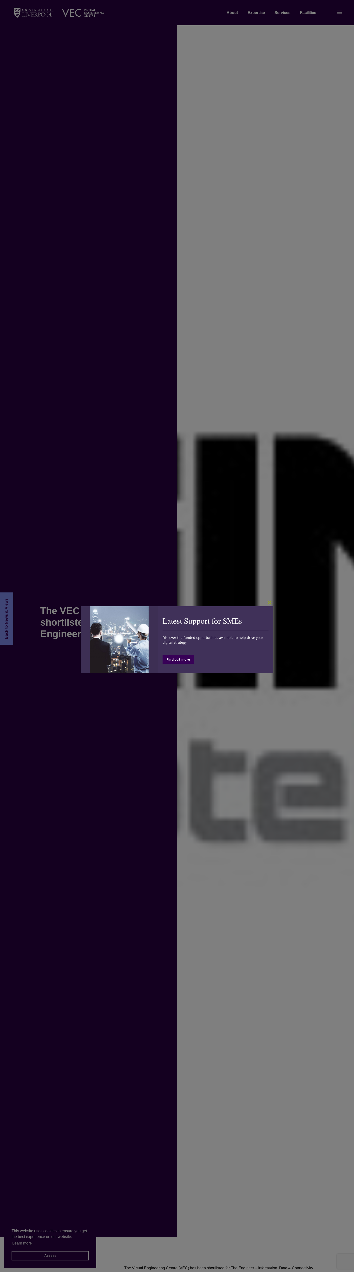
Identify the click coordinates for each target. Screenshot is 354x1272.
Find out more (178, 659)
